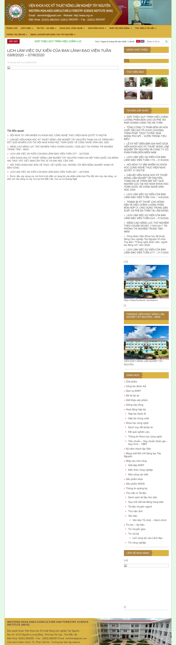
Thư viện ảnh (135, 72)
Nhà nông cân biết (138, 474)
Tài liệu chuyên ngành (140, 506)
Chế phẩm (131, 381)
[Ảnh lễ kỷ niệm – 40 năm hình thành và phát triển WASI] (130, 94)
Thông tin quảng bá (136, 488)
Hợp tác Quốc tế (137, 413)
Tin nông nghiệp (137, 542)
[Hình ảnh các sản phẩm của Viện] (130, 82)
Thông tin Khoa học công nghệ (145, 436)
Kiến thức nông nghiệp (140, 469)
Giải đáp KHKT (136, 465)
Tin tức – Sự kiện (45, 28)
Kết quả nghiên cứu (139, 431)
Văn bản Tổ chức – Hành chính (150, 520)
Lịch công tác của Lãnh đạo (148, 538)
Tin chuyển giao (137, 529)
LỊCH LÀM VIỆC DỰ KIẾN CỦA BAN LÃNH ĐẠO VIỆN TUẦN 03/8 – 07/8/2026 (146, 216)
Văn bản (132, 515)
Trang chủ (12, 28)
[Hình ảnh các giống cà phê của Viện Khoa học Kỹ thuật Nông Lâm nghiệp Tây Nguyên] (161, 82)
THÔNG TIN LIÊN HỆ (15, 34)
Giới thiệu (26, 28)
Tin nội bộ (133, 533)
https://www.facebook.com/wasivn (141, 300)
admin (19, 62)
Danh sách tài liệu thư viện (142, 497)
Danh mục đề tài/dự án (140, 427)
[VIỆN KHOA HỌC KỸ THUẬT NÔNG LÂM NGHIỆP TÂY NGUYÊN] (146, 281)
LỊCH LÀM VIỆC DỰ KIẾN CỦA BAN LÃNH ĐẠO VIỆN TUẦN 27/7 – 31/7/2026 (49, 153)
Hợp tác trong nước (138, 418)
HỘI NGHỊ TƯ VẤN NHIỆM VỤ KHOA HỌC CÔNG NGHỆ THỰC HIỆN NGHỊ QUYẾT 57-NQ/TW (58, 135)
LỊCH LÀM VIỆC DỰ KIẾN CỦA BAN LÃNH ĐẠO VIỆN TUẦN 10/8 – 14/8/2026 (146, 195)
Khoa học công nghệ (71, 28)
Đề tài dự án (132, 395)
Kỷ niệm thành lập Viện (138, 448)
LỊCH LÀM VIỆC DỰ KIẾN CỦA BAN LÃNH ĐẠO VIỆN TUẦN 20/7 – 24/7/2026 (49, 172)
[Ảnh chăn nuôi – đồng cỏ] (146, 94)
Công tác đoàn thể (136, 386)
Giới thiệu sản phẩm (137, 400)
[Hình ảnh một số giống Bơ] (146, 82)
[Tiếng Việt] (138, 41)
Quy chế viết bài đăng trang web (145, 502)
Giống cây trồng (134, 404)
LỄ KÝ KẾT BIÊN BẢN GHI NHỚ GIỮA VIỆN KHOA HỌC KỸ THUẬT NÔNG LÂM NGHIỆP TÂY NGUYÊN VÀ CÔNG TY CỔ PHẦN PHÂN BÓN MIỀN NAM (146, 148)
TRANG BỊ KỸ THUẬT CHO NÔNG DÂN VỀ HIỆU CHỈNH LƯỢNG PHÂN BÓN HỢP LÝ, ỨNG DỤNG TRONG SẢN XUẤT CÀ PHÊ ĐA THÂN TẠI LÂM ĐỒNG (146, 206)
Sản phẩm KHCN (96, 28)
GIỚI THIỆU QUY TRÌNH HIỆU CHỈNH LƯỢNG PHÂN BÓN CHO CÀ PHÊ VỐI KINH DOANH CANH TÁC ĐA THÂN (146, 119)
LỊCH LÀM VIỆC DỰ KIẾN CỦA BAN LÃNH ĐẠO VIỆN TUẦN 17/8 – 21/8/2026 (146, 158)
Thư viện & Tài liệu (144, 28)
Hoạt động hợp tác (136, 409)
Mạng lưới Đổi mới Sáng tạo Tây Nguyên (51, 34)
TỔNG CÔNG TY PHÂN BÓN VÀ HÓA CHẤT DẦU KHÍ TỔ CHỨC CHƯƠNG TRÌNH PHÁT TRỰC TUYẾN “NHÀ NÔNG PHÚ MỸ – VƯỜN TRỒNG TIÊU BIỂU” (146, 133)
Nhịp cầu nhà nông (119, 28)
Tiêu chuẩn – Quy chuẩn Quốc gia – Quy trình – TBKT (148, 442)
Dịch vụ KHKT (133, 390)
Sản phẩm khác (134, 479)
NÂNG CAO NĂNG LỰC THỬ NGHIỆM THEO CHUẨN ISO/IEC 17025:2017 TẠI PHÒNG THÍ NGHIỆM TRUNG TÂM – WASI (146, 227)
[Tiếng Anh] (142, 41)
